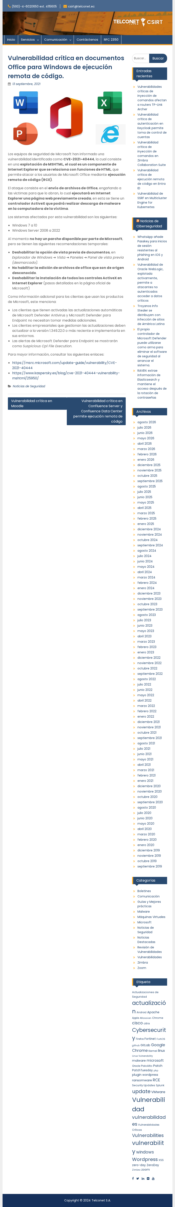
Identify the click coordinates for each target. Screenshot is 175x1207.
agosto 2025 (146, 486)
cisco (137, 1023)
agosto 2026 (146, 422)
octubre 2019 (147, 861)
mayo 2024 (146, 567)
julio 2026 (144, 427)
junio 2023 (144, 625)
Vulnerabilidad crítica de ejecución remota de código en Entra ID (151, 179)
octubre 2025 (147, 476)
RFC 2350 (111, 39)
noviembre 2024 (149, 534)
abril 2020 (144, 829)
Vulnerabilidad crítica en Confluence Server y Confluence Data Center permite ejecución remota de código (97, 411)
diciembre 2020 (149, 786)
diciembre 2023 (148, 593)
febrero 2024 (147, 583)
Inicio (11, 39)
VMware (158, 1091)
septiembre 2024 (150, 545)
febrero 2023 (146, 647)
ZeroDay (153, 1165)
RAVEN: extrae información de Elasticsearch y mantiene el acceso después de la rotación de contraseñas (152, 384)
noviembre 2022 (149, 663)
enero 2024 (146, 588)
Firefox (140, 1039)
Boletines (144, 891)
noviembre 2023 (149, 599)
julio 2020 (144, 813)
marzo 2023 (146, 641)
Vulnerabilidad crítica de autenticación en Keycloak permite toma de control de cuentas (152, 125)
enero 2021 (145, 781)
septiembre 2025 (150, 481)
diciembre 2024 (149, 529)
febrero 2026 (147, 454)
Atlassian (145, 1018)
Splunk (160, 1085)
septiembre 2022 (150, 674)
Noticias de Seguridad (29, 386)
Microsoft (144, 922)
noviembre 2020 (149, 791)
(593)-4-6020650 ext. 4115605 (34, 6)
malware (139, 1060)
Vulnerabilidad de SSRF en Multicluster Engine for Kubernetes (152, 200)
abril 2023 (144, 636)
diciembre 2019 (148, 850)
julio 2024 (144, 556)
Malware (143, 911)
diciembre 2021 (148, 722)
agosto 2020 (146, 807)
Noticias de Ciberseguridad (149, 224)
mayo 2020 (145, 823)
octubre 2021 (146, 732)
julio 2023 (144, 620)
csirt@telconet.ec (81, 6)
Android (141, 1012)
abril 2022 (144, 700)
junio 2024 (145, 561)
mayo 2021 (145, 759)
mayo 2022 (145, 695)
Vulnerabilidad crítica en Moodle (31, 403)
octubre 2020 (147, 797)
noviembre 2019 (149, 856)
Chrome (157, 1018)
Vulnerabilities (148, 1135)
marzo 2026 (146, 449)
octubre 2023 (147, 604)
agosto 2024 (146, 550)
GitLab (145, 1045)
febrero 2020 (147, 839)
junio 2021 (144, 754)
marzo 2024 (146, 577)
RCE (156, 1080)
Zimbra (142, 962)
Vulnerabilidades (149, 957)
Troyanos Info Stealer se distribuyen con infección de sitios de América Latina (151, 315)
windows (145, 1152)
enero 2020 (145, 845)
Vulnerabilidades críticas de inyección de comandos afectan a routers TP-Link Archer (152, 98)
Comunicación (55, 39)
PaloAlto (146, 1066)
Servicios (28, 39)
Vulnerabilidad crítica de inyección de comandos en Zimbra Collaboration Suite (151, 153)
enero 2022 (145, 716)
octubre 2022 (147, 668)
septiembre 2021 (149, 738)
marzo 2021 (145, 770)
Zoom (141, 968)
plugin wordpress (145, 1075)
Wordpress (145, 1159)
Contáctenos (87, 39)
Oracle (136, 1066)
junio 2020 (145, 818)
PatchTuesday (142, 1070)
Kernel (153, 1051)
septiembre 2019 (149, 866)
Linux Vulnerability (142, 1056)
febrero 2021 (146, 775)
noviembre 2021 (149, 727)
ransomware (142, 1080)
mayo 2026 (145, 438)
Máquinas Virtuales (151, 917)
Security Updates (143, 1085)
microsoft (155, 1060)
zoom (145, 1169)
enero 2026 (145, 459)
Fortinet (150, 1039)
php (156, 1070)
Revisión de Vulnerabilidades (149, 949)
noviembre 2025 (149, 470)
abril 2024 (144, 572)
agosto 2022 (146, 679)
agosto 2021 (146, 743)
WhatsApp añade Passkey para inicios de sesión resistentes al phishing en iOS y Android (152, 248)
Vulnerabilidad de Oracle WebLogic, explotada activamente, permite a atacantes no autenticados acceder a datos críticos (150, 282)
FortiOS (161, 1039)
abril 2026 (144, 443)
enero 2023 (145, 652)
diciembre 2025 (148, 465)
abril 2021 (144, 765)
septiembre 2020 (150, 802)
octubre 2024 (147, 540)
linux (161, 1050)
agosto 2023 (146, 615)
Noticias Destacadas (146, 939)
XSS (161, 1160)
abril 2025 (144, 508)
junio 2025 (144, 497)
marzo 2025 (146, 513)
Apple (135, 1018)
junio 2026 (145, 433)
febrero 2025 (146, 518)
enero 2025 (145, 524)
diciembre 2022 (148, 658)
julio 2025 (144, 492)
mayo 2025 (145, 502)
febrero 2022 (146, 711)
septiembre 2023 (150, 609)
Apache (153, 1012)
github (136, 1045)
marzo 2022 (146, 706)
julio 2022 (144, 684)
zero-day (139, 1165)
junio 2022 (144, 690)
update (141, 1091)
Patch (157, 1066)
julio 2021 (143, 749)
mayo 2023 (145, 631)
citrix (147, 1023)
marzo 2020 (146, 834)
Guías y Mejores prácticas (149, 904)
